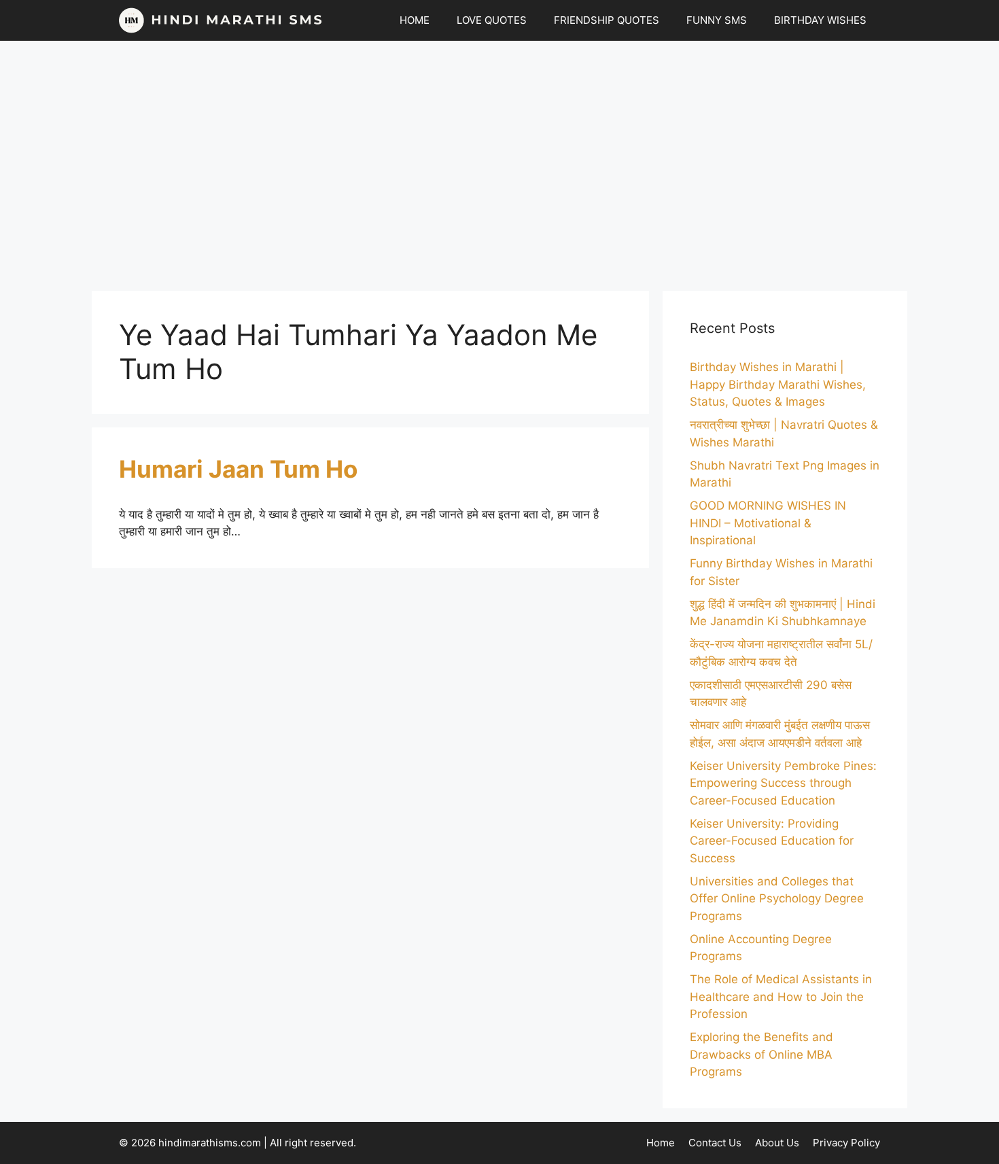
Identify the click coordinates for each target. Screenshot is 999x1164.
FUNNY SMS (716, 20)
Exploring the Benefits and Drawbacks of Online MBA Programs (761, 1054)
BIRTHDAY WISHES (820, 20)
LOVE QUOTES (492, 20)
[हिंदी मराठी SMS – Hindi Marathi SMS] (221, 20)
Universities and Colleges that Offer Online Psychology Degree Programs (777, 899)
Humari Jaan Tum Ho (238, 469)
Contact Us (714, 1142)
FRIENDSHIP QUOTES (606, 20)
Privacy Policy (846, 1142)
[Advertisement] (499, 159)
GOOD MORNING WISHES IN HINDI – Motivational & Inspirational (768, 523)
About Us (777, 1142)
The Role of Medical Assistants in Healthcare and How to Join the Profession (781, 996)
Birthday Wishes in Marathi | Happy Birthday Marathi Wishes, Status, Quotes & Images (778, 384)
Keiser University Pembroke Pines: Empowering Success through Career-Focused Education (783, 783)
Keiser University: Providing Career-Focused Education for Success (772, 841)
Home (660, 1142)
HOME (415, 20)
